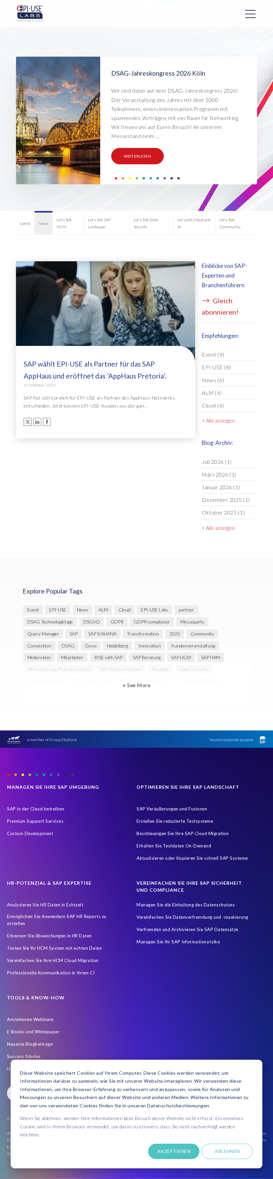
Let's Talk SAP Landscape (99, 223)
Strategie (160, 669)
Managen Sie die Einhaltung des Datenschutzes (185, 904)
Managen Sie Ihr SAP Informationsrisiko (178, 941)
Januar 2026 (221, 487)
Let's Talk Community (230, 223)
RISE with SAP (108, 657)
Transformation (143, 633)
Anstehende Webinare (30, 1019)
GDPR (117, 621)
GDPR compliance (152, 621)
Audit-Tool (94, 693)
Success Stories (24, 1056)
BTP (181, 693)
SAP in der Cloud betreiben (35, 808)
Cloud (213, 405)
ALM (212, 393)
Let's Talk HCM (64, 223)
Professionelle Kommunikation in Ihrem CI (51, 972)
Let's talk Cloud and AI (193, 223)
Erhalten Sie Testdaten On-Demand (173, 845)
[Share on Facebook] (47, 422)
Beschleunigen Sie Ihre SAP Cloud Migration (182, 833)
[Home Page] (30, 13)
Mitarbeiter (72, 657)
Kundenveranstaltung (193, 645)
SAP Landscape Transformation (58, 669)
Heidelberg (117, 645)
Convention (39, 645)
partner (186, 609)
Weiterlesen (137, 156)
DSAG (68, 645)
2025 (174, 633)
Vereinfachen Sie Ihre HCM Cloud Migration (53, 960)
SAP (74, 633)
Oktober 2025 (223, 512)
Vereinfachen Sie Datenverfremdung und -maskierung (192, 917)
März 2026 (219, 474)
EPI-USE (216, 367)
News (43, 223)
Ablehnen (227, 1151)
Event (213, 354)
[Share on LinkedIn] (37, 422)
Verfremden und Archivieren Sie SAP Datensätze (187, 929)
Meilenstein (39, 657)
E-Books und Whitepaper (33, 1031)
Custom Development (30, 833)
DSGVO (91, 621)
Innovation (149, 645)
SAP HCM (181, 657)
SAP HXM (210, 657)
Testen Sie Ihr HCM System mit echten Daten (54, 948)
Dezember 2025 (226, 500)
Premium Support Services (35, 821)
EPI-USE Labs (154, 609)
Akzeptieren (174, 1151)
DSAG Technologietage (50, 621)
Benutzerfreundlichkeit (219, 693)
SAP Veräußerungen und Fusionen (171, 808)
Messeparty (192, 621)
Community (202, 633)
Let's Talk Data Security (146, 223)
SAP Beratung (146, 657)
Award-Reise (128, 693)
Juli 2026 (217, 462)
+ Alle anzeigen (218, 420)
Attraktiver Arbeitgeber (50, 693)
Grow (91, 645)
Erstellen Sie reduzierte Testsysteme (174, 821)
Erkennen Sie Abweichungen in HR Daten (49, 935)
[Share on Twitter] (28, 422)
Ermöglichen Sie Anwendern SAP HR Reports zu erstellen (57, 920)
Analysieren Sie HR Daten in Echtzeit (45, 904)
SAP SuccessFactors (121, 669)
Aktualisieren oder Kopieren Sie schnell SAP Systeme (192, 858)
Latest (25, 223)
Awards (159, 693)
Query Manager (43, 633)
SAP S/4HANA (102, 633)
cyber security (194, 669)
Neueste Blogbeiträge (30, 1044)
